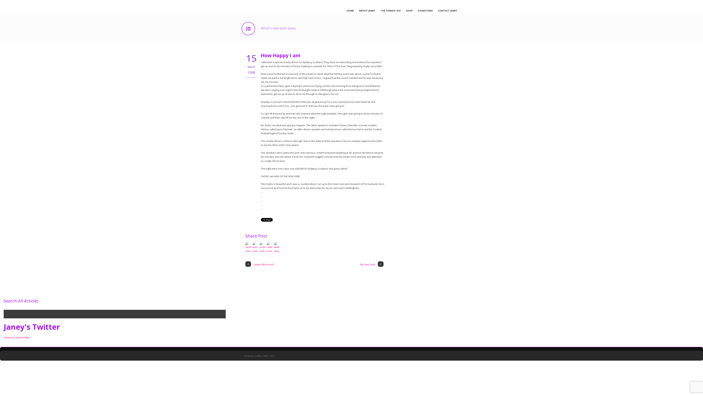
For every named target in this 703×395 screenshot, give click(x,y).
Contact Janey (447, 10)
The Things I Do (390, 10)
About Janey (367, 10)
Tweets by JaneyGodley (17, 337)
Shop (409, 10)
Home (350, 10)
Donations (425, 10)
